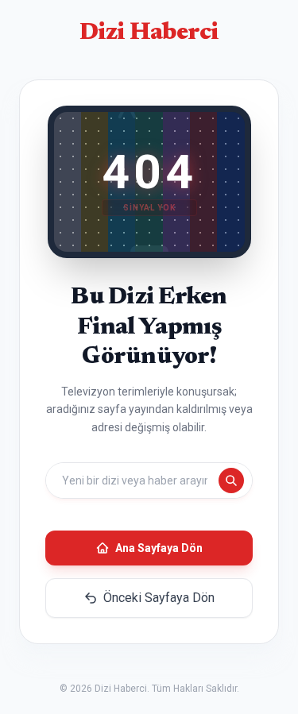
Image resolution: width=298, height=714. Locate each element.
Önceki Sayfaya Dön (159, 597)
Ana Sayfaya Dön (159, 548)
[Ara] (231, 480)
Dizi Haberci (149, 33)
